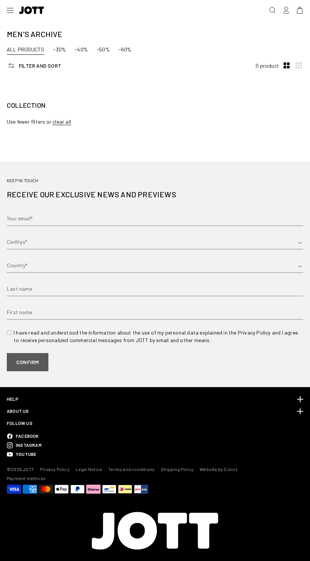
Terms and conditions (131, 469)
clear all (62, 121)
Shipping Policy (177, 469)
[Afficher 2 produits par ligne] (286, 65)
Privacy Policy (55, 469)
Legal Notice (89, 469)
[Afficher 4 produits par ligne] (298, 65)
